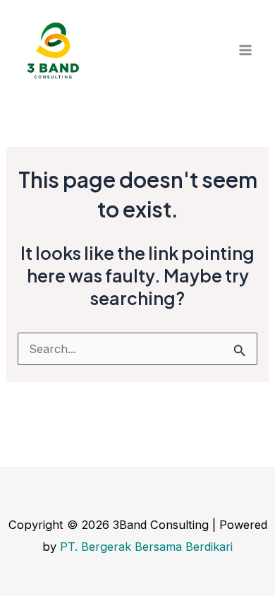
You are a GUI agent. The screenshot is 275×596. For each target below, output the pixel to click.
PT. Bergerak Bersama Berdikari (146, 547)
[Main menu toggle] (245, 50)
